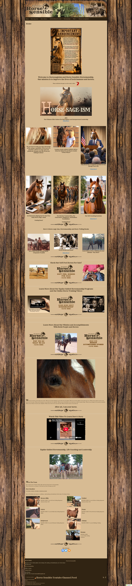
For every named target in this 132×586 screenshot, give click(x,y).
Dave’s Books (44, 19)
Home (27, 19)
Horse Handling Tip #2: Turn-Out (30, 581)
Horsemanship (67, 19)
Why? (74, 19)
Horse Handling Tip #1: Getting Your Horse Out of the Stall (35, 583)
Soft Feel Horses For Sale (55, 19)
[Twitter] (65, 550)
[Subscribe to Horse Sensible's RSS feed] (103, 577)
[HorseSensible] (105, 577)
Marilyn (26, 580)
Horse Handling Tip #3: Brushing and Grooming (33, 584)
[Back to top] (129, 583)
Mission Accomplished (84, 19)
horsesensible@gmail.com (39, 573)
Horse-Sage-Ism (34, 19)
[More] (69, 550)
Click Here (66, 121)
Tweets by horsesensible (71, 561)
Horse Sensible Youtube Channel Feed (56, 577)
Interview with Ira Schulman (29, 579)
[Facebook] (62, 550)
